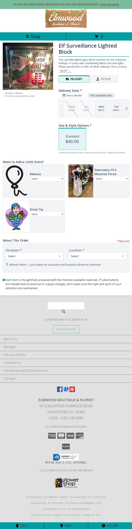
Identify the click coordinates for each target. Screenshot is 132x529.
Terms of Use (92, 515)
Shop (35, 36)
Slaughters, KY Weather (47, 503)
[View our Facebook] (60, 391)
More (63, 70)
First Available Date (101, 95)
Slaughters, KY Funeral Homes (47, 497)
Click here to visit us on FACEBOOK (66, 470)
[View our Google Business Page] (66, 391)
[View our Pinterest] (72, 391)
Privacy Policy (41, 515)
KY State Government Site (83, 503)
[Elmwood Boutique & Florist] (66, 27)
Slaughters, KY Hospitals (88, 497)
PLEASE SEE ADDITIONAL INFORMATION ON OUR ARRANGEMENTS (66, 4)
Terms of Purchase (67, 515)
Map (67, 525)
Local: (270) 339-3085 (66, 418)
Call (23, 525)
